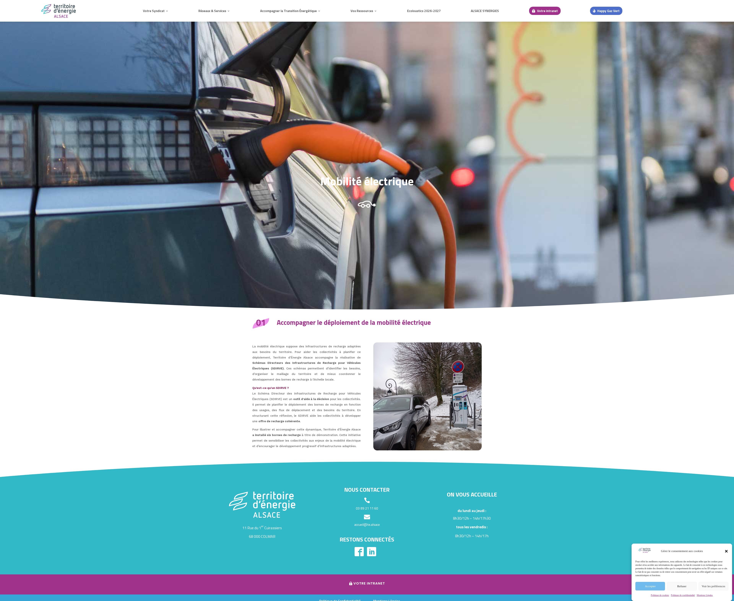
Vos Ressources (362, 10)
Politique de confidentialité (683, 595)
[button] (726, 551)
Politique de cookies (660, 595)
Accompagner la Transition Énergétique (288, 10)
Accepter (650, 586)
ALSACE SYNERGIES (485, 10)
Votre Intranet (369, 583)
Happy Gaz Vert (608, 10)
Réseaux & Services (212, 10)
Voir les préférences (713, 586)
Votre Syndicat (154, 10)
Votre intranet (547, 10)
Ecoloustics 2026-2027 (424, 10)
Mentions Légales (705, 595)
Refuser (681, 586)
